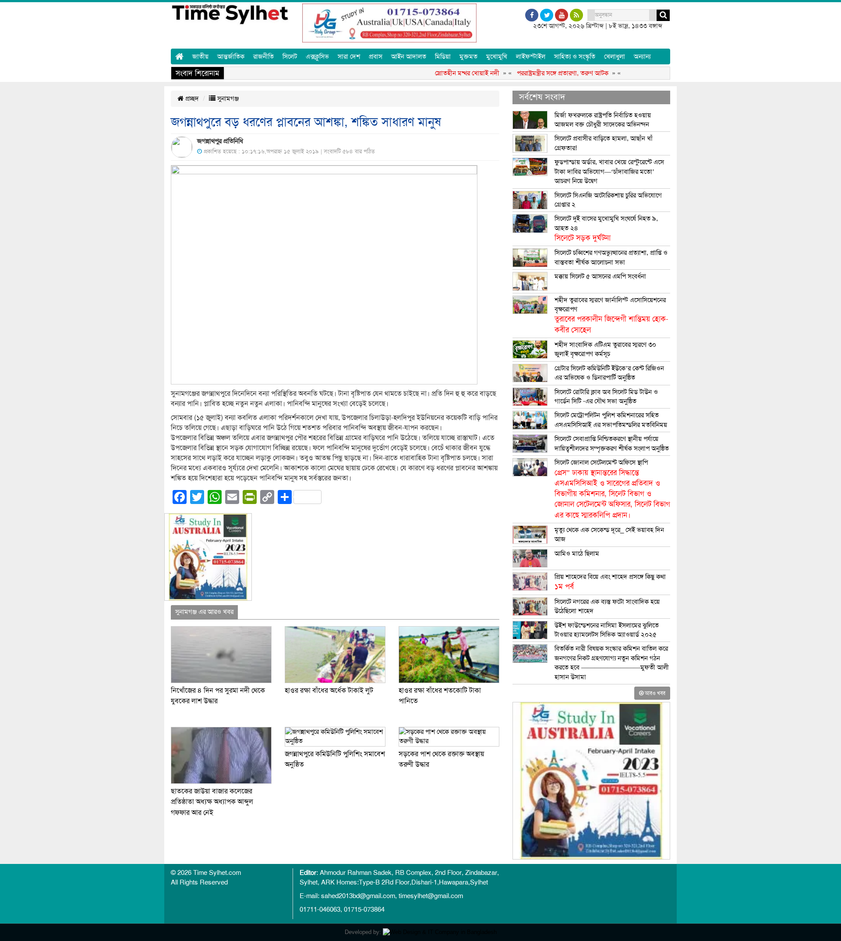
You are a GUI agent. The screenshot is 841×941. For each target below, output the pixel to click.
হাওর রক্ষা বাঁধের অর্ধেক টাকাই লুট (329, 690)
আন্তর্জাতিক (230, 56)
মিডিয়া (443, 56)
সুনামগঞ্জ (227, 98)
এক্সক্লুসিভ (317, 56)
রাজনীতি (263, 56)
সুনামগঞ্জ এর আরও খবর (204, 612)
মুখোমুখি (496, 56)
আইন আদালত (408, 56)
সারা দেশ (349, 56)
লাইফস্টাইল (530, 56)
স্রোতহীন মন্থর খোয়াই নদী (448, 73)
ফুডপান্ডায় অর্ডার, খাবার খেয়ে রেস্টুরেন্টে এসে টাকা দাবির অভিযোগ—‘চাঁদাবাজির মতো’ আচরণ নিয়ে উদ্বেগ (609, 171)
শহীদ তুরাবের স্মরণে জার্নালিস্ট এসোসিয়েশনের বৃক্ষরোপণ (611, 315)
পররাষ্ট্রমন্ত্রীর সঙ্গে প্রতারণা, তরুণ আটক (543, 73)
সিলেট (290, 56)
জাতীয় (200, 56)
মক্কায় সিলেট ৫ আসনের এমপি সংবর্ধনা (600, 276)
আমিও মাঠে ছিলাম (577, 553)
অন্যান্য (642, 56)
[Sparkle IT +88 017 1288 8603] (440, 932)
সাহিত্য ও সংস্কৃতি (574, 56)
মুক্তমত (468, 56)
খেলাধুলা (614, 56)
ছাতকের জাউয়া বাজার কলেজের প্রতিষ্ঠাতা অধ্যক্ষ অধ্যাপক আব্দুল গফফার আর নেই (212, 802)
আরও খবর (654, 693)
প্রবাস (375, 56)
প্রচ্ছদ (191, 98)
